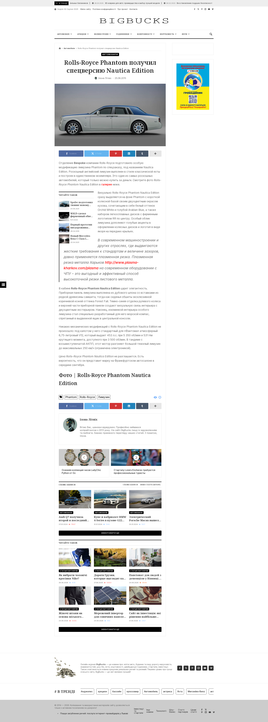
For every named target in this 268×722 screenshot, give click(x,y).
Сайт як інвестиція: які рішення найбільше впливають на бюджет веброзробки (145, 615)
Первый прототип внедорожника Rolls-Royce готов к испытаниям (81, 226)
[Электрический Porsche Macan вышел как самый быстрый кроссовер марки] (145, 499)
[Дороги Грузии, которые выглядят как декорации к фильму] (110, 557)
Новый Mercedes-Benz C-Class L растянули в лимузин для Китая (81, 237)
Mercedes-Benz (186, 691)
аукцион (92, 691)
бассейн (106, 691)
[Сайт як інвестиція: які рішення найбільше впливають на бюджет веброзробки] (145, 596)
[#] (195, 9)
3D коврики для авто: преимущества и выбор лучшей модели (115, 3)
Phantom (71, 397)
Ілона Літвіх (88, 419)
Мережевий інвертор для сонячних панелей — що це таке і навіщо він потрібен (110, 615)
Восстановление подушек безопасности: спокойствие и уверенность (190, 3)
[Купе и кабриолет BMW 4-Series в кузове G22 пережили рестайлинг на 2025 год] (110, 499)
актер (203, 691)
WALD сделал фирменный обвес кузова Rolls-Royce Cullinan (81, 215)
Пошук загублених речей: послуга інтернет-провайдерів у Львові (94, 713)
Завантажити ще (110, 533)
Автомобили (69, 48)
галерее (106, 184)
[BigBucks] (134, 21)
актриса (157, 691)
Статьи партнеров (69, 571)
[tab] (130, 484)
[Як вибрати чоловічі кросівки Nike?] (75, 557)
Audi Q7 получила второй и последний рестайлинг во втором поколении (74, 518)
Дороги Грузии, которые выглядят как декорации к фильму (109, 576)
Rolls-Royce (87, 397)
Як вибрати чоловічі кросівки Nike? (73, 576)
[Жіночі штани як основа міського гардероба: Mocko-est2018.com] (75, 596)
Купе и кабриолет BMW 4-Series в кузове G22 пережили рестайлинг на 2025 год (110, 518)
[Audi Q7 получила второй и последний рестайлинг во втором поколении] (75, 499)
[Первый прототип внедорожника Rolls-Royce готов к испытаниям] (64, 227)
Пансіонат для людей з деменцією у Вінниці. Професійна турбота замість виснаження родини (145, 576)
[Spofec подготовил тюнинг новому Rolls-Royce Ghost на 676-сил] (64, 205)
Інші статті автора (150, 484)
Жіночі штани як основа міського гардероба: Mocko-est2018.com (71, 615)
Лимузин (104, 397)
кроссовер (123, 691)
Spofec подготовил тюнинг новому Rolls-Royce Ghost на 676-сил (82, 204)
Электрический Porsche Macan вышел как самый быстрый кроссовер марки (144, 518)
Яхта (169, 691)
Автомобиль (141, 691)
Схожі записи (130, 484)
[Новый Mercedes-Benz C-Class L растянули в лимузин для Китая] (64, 239)
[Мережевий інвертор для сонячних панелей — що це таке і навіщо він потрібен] (110, 596)
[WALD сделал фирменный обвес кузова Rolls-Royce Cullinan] (64, 216)
